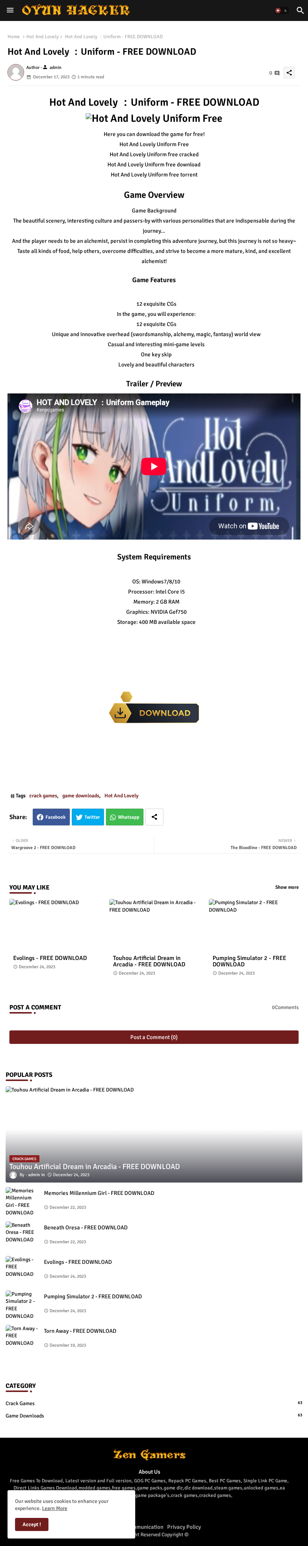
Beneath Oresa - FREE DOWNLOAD (86, 1227)
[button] (281, 10)
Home (14, 37)
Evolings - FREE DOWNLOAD (50, 958)
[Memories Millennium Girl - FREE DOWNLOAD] (22, 1202)
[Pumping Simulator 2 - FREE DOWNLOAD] (22, 1305)
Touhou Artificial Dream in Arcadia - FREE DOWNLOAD (149, 961)
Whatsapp (128, 817)
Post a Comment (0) (154, 1037)
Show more (287, 887)
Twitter (92, 817)
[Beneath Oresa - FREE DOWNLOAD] (22, 1236)
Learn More (54, 1508)
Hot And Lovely (42, 37)
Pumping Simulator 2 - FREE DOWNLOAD (249, 961)
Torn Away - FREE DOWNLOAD (80, 1331)
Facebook (55, 817)
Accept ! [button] (32, 1524)
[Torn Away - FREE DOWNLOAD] (22, 1340)
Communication (144, 1527)
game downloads (80, 795)
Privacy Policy (184, 1527)
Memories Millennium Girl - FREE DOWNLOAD (99, 1193)
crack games (43, 795)
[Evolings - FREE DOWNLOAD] (22, 1271)
